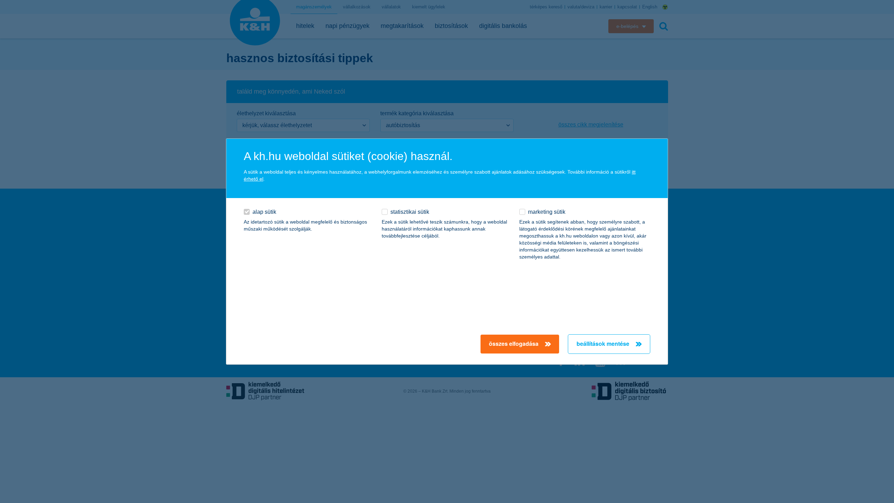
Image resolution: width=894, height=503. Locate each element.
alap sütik (264, 212)
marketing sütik (546, 212)
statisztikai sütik (409, 212)
